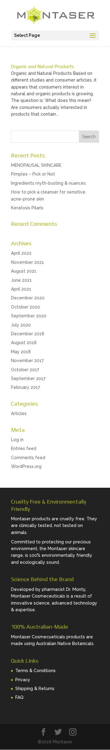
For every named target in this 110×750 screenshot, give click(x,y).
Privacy (22, 679)
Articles (19, 413)
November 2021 (27, 262)
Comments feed (28, 457)
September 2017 (28, 378)
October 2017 (25, 369)
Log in (17, 439)
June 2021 (21, 280)
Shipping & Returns (34, 688)
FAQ (19, 697)
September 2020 (28, 315)
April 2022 (21, 253)
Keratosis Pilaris (27, 207)
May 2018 (21, 351)
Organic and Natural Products (42, 66)
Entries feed (23, 448)
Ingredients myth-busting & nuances (48, 183)
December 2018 (27, 333)
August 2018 (24, 342)
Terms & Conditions (35, 670)
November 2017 (27, 360)
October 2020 (25, 307)
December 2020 (28, 297)
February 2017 (25, 387)
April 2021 (21, 289)
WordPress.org (26, 466)
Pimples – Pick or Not (33, 174)
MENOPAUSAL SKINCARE (36, 165)
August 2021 (23, 271)
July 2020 (21, 325)
